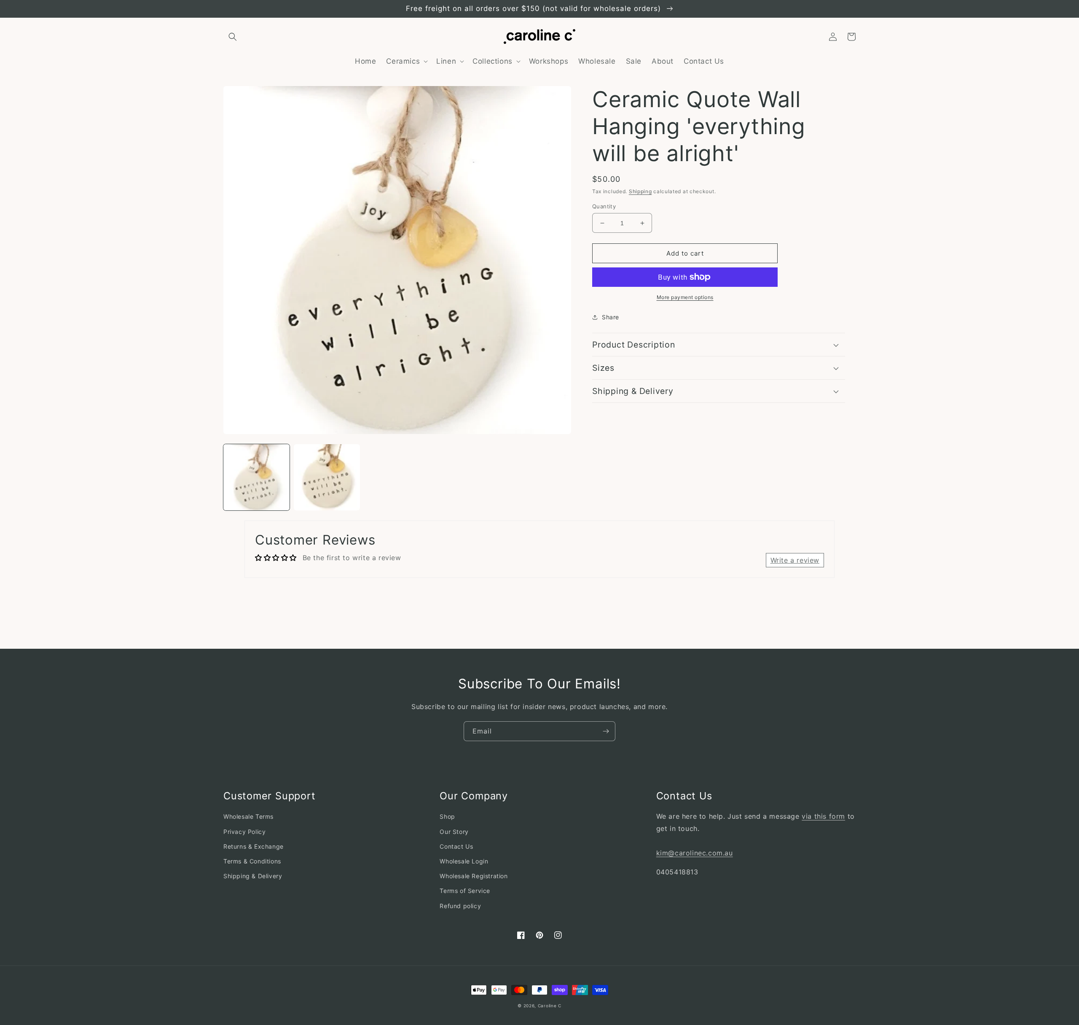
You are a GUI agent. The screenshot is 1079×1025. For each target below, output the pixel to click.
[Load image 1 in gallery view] (256, 477)
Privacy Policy (244, 831)
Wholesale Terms (248, 816)
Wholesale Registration (473, 875)
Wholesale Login (464, 861)
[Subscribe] (605, 731)
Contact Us (456, 846)
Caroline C (549, 1005)
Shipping (640, 191)
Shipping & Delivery (252, 875)
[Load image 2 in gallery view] (327, 477)
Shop (447, 816)
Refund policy (460, 905)
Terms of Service (465, 890)
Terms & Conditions (252, 861)
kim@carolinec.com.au (694, 853)
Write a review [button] (794, 560)
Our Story (454, 831)
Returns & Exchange (253, 846)
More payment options (685, 297)
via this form (823, 816)
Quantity (604, 206)
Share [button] (610, 317)
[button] (232, 36)
